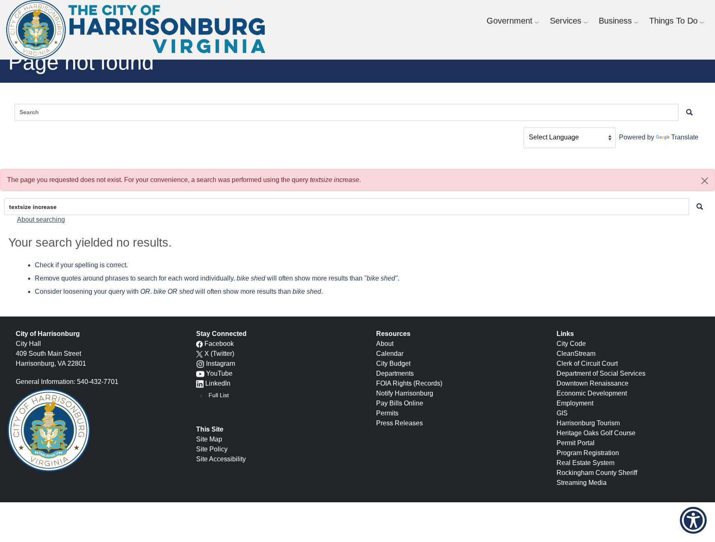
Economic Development (592, 393)
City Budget (393, 363)
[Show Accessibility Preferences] (693, 520)
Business (615, 20)
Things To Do (673, 20)
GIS (562, 413)
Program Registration (588, 452)
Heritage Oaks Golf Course (596, 432)
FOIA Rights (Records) (409, 383)
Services (565, 20)
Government (510, 20)
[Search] (700, 207)
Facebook (219, 343)
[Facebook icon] (199, 343)
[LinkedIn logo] (200, 383)
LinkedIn (217, 383)
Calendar (389, 353)
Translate (684, 137)
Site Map (209, 439)
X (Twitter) (219, 353)
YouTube (219, 373)
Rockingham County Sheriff (597, 472)
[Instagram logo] (200, 363)
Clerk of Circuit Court (587, 363)
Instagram (220, 363)
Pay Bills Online (399, 403)
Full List (219, 395)
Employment (575, 403)
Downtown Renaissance (593, 383)
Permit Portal (576, 442)
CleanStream (576, 353)
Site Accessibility (221, 459)
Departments (395, 373)
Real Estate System (585, 462)
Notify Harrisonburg (404, 393)
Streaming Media (582, 482)
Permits (387, 413)
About (384, 343)
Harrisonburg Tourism (588, 423)
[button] (705, 180)
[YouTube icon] (200, 373)
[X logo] (199, 353)
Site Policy (212, 449)
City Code (571, 343)
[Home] (138, 30)
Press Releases (399, 423)
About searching (41, 219)
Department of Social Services (601, 373)
